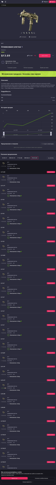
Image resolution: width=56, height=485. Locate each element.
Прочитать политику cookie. (7, 475)
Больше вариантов (27, 482)
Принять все (14, 478)
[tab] (4, 158)
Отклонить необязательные (41, 478)
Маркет (46, 1)
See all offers (51, 158)
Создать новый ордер (48, 143)
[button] (24, 33)
